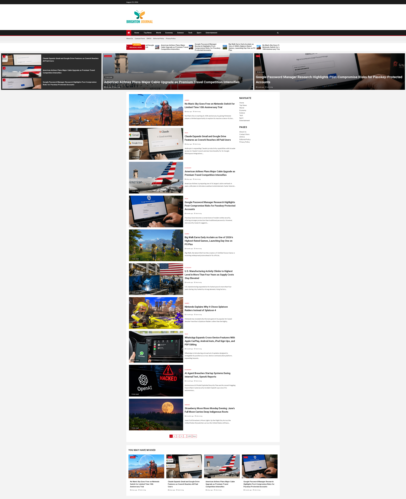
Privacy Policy (171, 38)
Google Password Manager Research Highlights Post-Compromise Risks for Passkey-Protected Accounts (182, 47)
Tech (190, 33)
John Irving (118, 87)
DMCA (149, 38)
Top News (148, 33)
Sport (199, 33)
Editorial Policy (158, 38)
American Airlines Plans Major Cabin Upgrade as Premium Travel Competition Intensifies (148, 47)
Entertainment (211, 33)
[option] (51, 60)
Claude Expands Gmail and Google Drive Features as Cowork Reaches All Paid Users (184, 484)
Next (194, 436)
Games (258, 56)
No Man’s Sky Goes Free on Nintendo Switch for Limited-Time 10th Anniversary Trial (249, 47)
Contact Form (140, 38)
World (158, 33)
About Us (129, 38)
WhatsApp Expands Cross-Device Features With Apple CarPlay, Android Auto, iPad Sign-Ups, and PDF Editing (210, 341)
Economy (169, 33)
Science (180, 33)
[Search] (277, 33)
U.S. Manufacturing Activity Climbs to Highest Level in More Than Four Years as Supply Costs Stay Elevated (209, 274)
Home (136, 33)
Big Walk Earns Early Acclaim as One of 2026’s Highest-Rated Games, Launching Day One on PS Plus (215, 47)
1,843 (189, 436)
